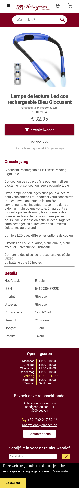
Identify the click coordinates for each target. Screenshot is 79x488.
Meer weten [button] (61, 471)
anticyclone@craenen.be (39, 425)
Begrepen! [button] (13, 482)
